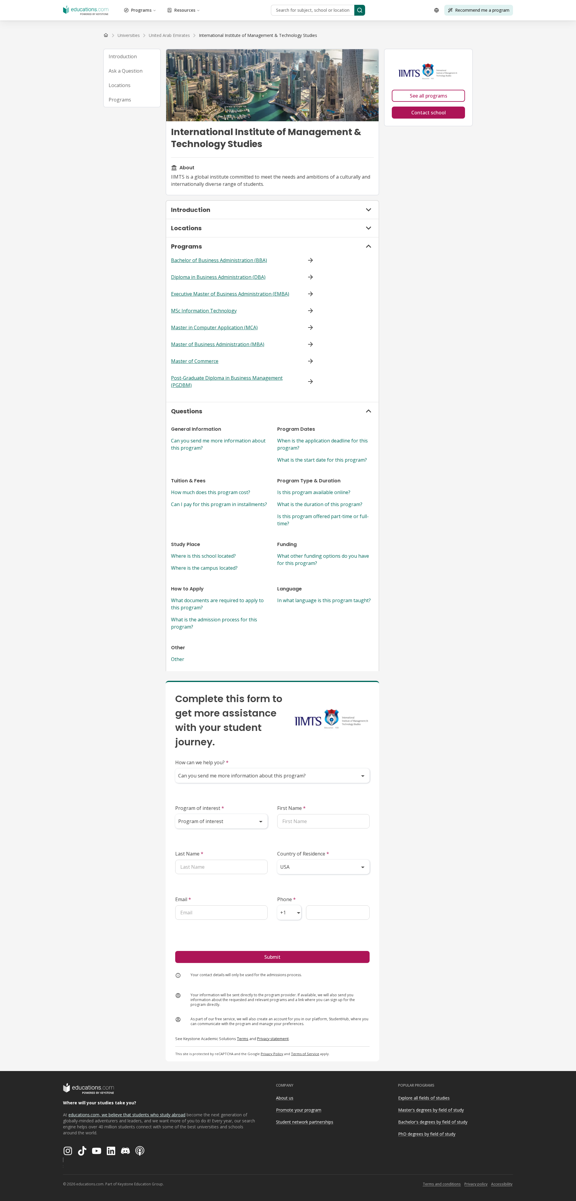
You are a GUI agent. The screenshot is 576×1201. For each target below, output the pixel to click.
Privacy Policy (272, 1054)
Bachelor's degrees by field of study (432, 1122)
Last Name (189, 853)
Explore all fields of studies (424, 1098)
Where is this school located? (203, 556)
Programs (141, 10)
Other (177, 659)
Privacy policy (476, 1184)
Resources (184, 10)
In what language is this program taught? (324, 600)
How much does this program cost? (210, 492)
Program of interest (199, 808)
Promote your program (298, 1110)
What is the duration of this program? (319, 504)
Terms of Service (305, 1054)
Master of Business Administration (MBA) (217, 344)
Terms (242, 1038)
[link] (258, 35)
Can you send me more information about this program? (218, 444)
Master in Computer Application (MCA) (214, 327)
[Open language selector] (436, 10)
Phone (286, 899)
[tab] (132, 56)
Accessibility (501, 1184)
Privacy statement (273, 1038)
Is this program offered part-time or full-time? (323, 520)
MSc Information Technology (204, 310)
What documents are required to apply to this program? (217, 604)
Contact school (428, 112)
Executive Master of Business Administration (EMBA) (230, 294)
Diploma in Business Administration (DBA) (218, 277)
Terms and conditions (442, 1184)
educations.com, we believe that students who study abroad (126, 1115)
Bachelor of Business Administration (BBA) (219, 260)
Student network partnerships (304, 1122)
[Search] (359, 10)
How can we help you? (202, 762)
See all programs (428, 95)
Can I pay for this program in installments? (219, 504)
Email (183, 899)
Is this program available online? (313, 492)
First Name (291, 808)
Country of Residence (303, 853)
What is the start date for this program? (322, 460)
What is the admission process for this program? (214, 623)
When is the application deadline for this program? (322, 444)
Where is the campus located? (204, 568)
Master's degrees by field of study (431, 1110)
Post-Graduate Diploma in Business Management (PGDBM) (227, 381)
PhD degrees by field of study (426, 1134)
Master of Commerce (194, 361)
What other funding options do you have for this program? (323, 559)
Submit (272, 957)
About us (284, 1098)
